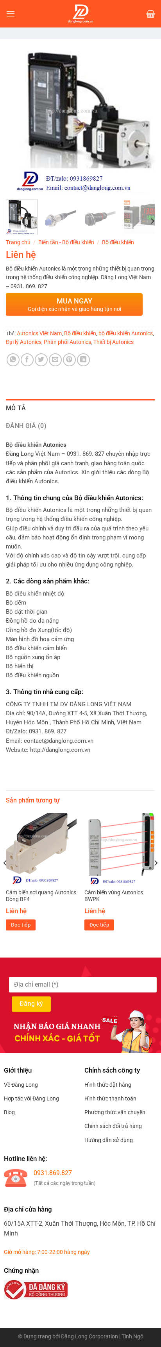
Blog (9, 1112)
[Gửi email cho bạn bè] (55, 359)
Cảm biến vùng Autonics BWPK (113, 896)
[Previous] (19, 118)
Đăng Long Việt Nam (33, 454)
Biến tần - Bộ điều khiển (66, 242)
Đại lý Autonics (23, 342)
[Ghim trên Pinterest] (69, 359)
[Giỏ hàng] (150, 13)
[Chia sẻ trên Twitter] (41, 359)
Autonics (54, 445)
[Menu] (10, 13)
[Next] (142, 118)
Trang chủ (18, 242)
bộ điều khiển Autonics (125, 333)
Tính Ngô (132, 1336)
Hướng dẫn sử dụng (108, 1140)
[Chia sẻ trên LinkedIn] (83, 359)
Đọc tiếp (20, 925)
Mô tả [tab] (16, 408)
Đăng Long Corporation (89, 1336)
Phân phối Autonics (67, 342)
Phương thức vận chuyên (114, 1112)
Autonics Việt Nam (39, 333)
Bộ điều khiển (118, 242)
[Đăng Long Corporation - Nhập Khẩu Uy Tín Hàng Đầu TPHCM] (80, 13)
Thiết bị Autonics (113, 342)
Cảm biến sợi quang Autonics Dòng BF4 (41, 896)
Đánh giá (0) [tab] (26, 426)
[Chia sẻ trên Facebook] (27, 359)
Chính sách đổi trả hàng (113, 1126)
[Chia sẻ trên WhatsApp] (13, 359)
